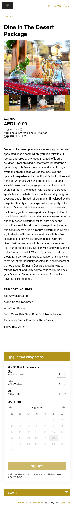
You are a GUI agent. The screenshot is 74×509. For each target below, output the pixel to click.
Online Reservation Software (31, 502)
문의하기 (12, 493)
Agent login (65, 502)
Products (9, 16)
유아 (14, 392)
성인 (15, 373)
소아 (15, 382)
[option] (12, 103)
